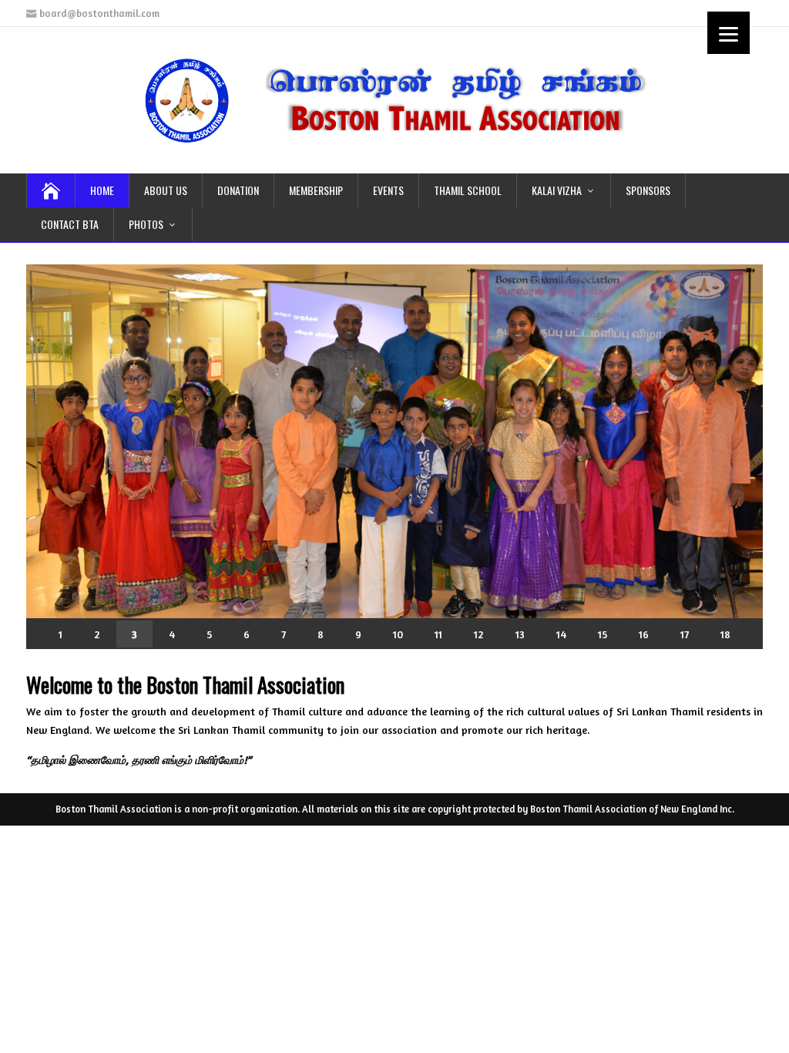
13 (520, 633)
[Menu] (728, 33)
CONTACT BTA (70, 224)
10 (398, 633)
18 (725, 633)
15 (602, 633)
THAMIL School (468, 190)
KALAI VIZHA (557, 190)
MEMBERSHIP (316, 190)
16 (644, 633)
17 (684, 633)
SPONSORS (648, 190)
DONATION (238, 190)
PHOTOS (146, 224)
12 (479, 633)
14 (561, 633)
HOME (102, 190)
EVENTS (388, 190)
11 (438, 633)
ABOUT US (165, 190)
